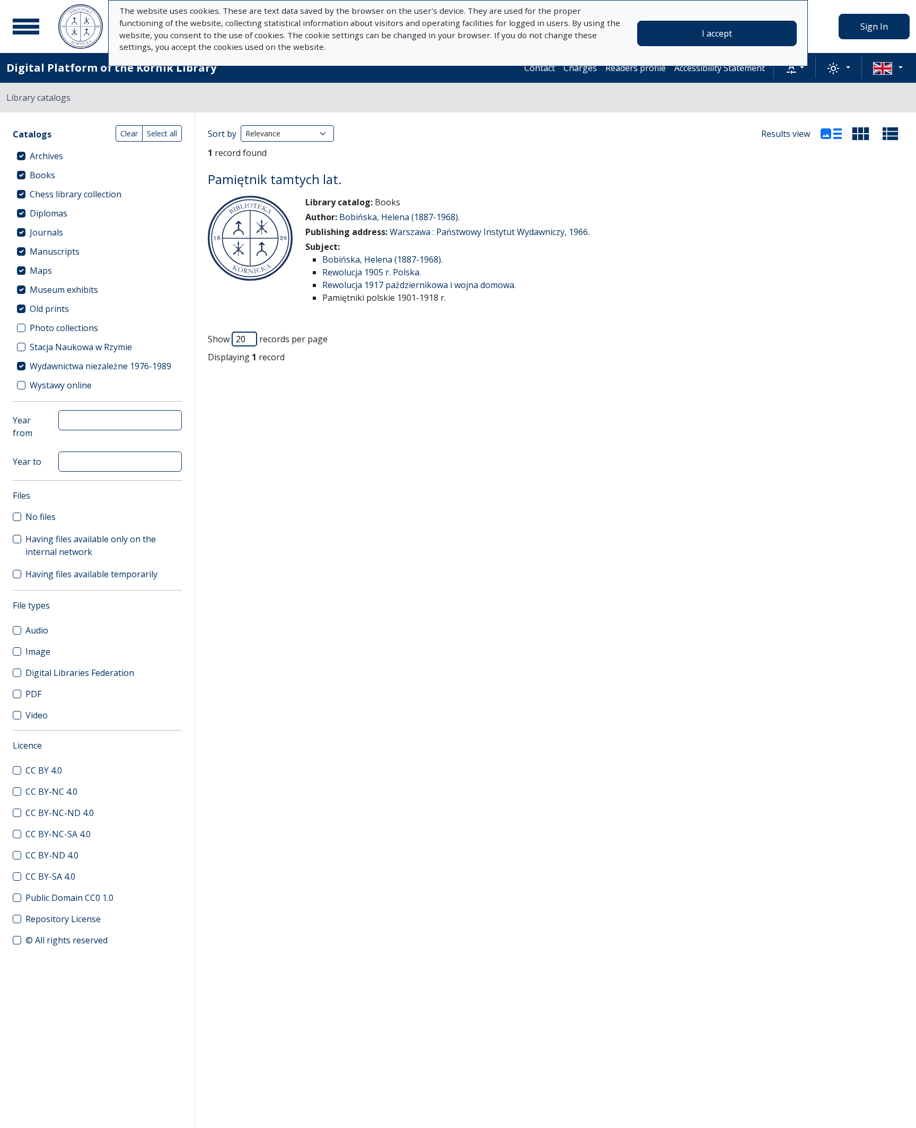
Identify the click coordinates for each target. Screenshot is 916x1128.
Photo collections (64, 328)
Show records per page (268, 339)
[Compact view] (861, 133)
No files (40, 517)
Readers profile (635, 68)
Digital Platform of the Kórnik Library (111, 67)
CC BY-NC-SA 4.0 (58, 834)
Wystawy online (61, 385)
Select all (162, 133)
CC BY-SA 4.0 (50, 876)
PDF (33, 694)
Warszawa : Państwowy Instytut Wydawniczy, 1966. (489, 232)
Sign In (874, 26)
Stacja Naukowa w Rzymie (81, 347)
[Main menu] (26, 26)
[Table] (890, 133)
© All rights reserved (66, 940)
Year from (22, 426)
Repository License (63, 919)
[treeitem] (97, 156)
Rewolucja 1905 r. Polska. (371, 272)
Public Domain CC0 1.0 (69, 898)
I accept (717, 33)
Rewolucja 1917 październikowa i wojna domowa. (419, 285)
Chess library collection (75, 194)
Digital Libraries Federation (79, 673)
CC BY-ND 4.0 (51, 855)
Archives (46, 156)
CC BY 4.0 (43, 770)
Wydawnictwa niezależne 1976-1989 (100, 366)
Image (37, 651)
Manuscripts (55, 251)
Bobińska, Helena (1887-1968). (399, 217)
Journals (46, 232)
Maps (41, 270)
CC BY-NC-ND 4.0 (59, 813)
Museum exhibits (64, 290)
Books (42, 175)
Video (36, 715)
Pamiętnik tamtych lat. (275, 179)
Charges (580, 68)
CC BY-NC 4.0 (51, 791)
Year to (27, 461)
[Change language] (888, 68)
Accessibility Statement (719, 68)
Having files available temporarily (91, 574)
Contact (539, 68)
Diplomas (48, 213)
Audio (36, 630)
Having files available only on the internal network (90, 545)
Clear (129, 133)
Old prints (49, 309)
